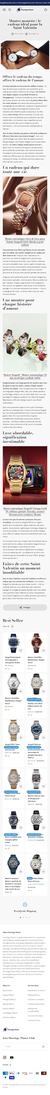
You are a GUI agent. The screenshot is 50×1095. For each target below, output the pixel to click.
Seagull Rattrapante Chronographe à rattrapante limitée (13, 660)
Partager (26, 607)
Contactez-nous (34, 1020)
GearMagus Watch (10, 1013)
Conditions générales (36, 1004)
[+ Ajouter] (20, 650)
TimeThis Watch (9, 1017)
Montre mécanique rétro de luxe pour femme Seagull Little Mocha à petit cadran (25, 241)
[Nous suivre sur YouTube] (12, 1057)
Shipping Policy (34, 995)
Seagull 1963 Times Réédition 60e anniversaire (12, 747)
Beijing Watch (8, 1004)
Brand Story (7, 990)
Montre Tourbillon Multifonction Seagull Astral (36, 660)
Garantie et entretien (36, 999)
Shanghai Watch (9, 999)
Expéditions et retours (36, 990)
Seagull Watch (8, 995)
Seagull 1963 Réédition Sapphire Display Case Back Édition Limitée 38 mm (35, 703)
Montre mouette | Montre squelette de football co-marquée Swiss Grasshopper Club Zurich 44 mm (13, 884)
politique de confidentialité (33, 1010)
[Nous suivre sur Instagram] (5, 1057)
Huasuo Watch (8, 1009)
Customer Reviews (35, 1016)
